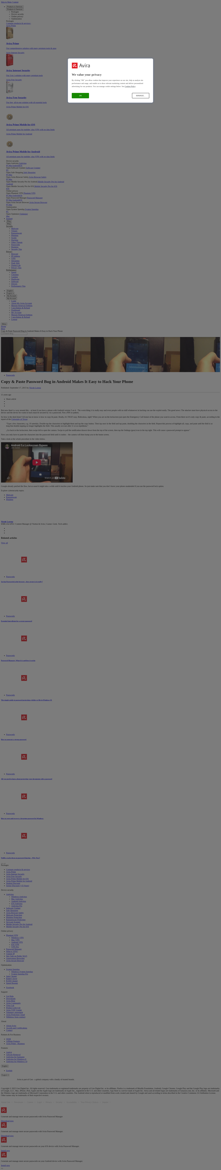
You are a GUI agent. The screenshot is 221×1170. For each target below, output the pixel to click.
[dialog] (110, 80)
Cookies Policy (130, 86)
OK (80, 96)
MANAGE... (140, 96)
